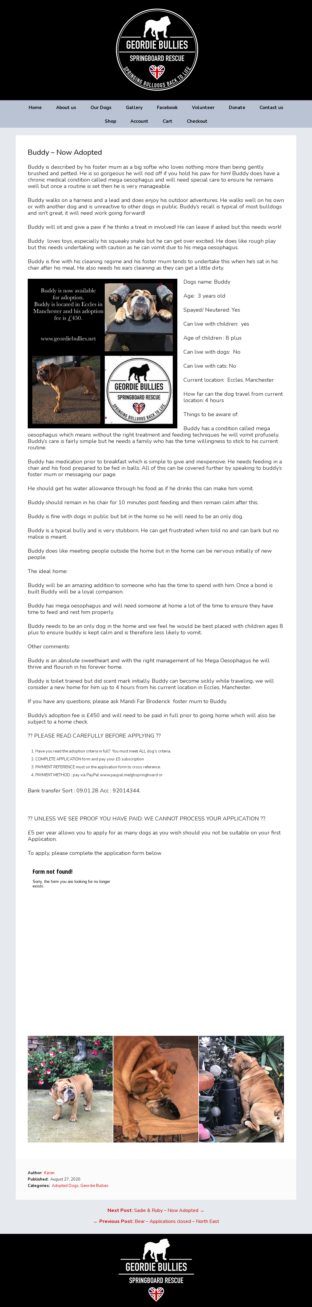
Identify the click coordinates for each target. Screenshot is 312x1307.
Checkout (197, 121)
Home (35, 107)
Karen (49, 1173)
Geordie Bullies (94, 1185)
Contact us (271, 107)
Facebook (167, 107)
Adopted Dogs (65, 1185)
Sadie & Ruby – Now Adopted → (156, 1210)
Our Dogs (101, 107)
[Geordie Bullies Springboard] (156, 95)
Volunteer (203, 107)
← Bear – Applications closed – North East (156, 1221)
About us (66, 107)
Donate (237, 107)
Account (139, 121)
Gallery (134, 107)
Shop (110, 121)
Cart (167, 121)
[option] (70, 1089)
